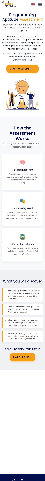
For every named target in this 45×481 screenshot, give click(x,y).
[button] (33, 4)
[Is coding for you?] (8, 4)
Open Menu (40, 4)
